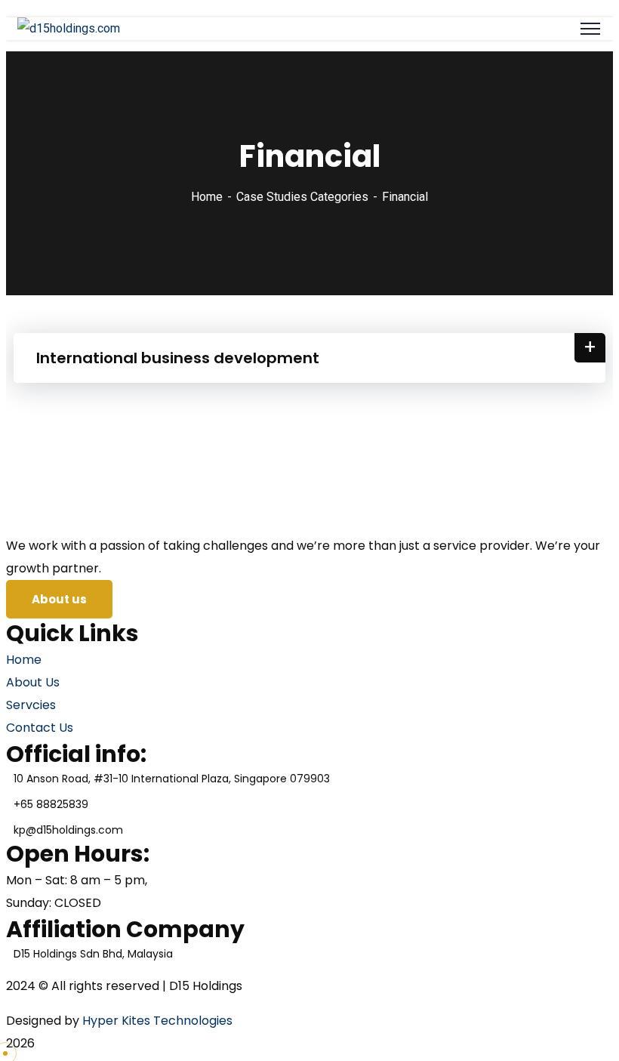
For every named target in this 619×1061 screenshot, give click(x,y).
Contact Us (39, 727)
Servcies (31, 705)
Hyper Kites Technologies (157, 1020)
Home (207, 197)
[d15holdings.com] (68, 28)
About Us (33, 682)
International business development (177, 358)
